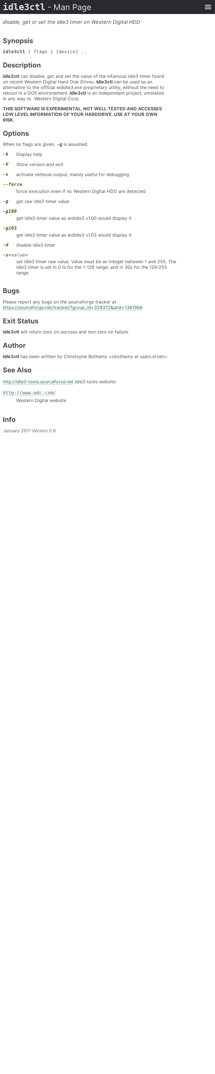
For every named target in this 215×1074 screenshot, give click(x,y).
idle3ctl (47, 7)
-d (5, 245)
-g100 (10, 211)
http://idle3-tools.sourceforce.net (38, 381)
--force (12, 184)
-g (59, 144)
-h (5, 154)
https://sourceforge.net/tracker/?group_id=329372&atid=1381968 (72, 307)
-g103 (10, 228)
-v (5, 174)
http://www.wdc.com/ (29, 392)
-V (5, 164)
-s (5, 255)
